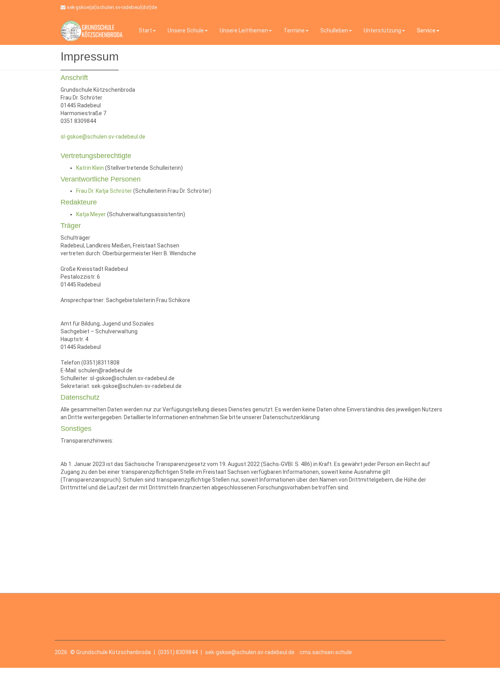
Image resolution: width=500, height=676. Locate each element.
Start (145, 30)
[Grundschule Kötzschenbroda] (92, 30)
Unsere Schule (186, 30)
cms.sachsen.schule (326, 652)
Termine (294, 30)
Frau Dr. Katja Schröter (104, 191)
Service (426, 30)
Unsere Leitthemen (244, 30)
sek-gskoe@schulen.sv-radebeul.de (250, 652)
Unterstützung (382, 30)
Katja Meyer (91, 214)
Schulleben (334, 30)
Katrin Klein (90, 168)
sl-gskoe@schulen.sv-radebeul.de (103, 136)
